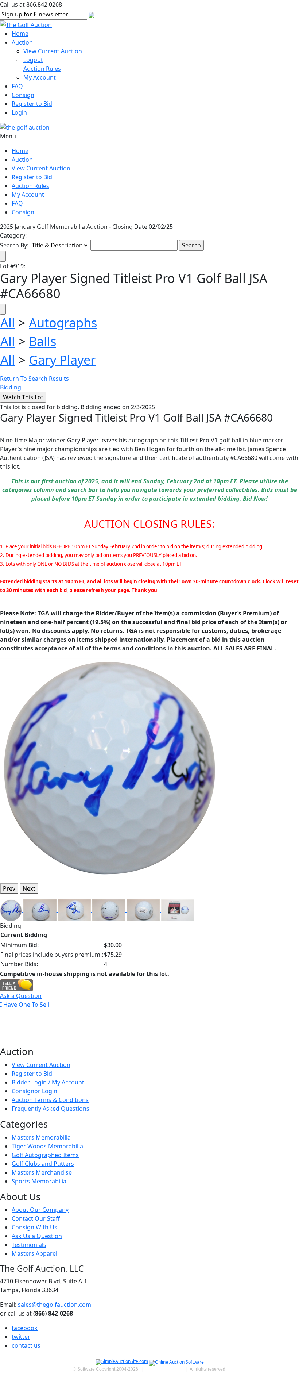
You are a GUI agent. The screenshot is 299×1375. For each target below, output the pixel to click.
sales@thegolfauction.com (54, 1305)
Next (29, 888)
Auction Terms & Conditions (50, 1100)
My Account (39, 77)
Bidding (10, 387)
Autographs (63, 322)
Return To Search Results (34, 379)
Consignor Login (34, 1091)
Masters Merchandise (42, 1172)
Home (20, 34)
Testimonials (29, 1245)
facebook (25, 1328)
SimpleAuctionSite (164, 1369)
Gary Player (62, 359)
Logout (33, 60)
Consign (23, 95)
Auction (22, 42)
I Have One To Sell (24, 1004)
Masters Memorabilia (41, 1137)
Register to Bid (32, 104)
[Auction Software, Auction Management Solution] (122, 1363)
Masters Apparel (34, 1253)
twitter (21, 1337)
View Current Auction (52, 51)
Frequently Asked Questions (50, 1109)
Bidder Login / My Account (48, 1082)
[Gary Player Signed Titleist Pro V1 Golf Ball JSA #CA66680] (109, 767)
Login (19, 112)
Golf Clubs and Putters (43, 1164)
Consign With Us (34, 1227)
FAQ (17, 86)
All (7, 322)
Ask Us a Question (37, 1236)
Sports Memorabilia (39, 1181)
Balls (42, 341)
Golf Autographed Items (45, 1155)
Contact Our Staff (36, 1218)
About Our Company (40, 1210)
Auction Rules (42, 69)
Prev (9, 888)
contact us (26, 1345)
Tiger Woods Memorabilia (47, 1146)
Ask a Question (21, 996)
